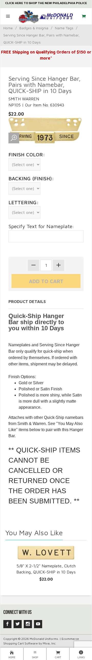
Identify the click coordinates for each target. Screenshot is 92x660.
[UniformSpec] (46, 16)
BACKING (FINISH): (31, 178)
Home (8, 28)
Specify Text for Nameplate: (41, 226)
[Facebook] (7, 624)
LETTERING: (23, 202)
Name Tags (64, 28)
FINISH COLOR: (26, 154)
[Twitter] (18, 624)
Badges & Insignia (33, 28)
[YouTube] (38, 624)
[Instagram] (28, 624)
